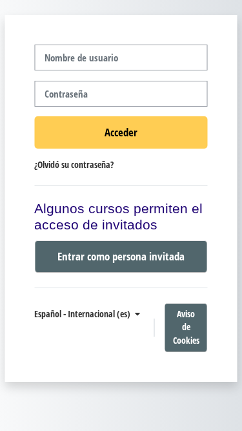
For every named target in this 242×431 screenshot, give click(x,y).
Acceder (121, 132)
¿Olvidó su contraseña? (74, 164)
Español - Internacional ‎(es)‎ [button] (83, 314)
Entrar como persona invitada (121, 256)
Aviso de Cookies (186, 327)
